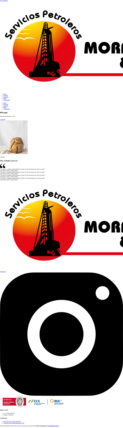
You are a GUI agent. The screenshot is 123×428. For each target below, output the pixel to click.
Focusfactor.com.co (53, 426)
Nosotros (5, 95)
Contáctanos (6, 100)
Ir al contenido (4, 0)
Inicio (4, 94)
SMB (4, 98)
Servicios (5, 97)
